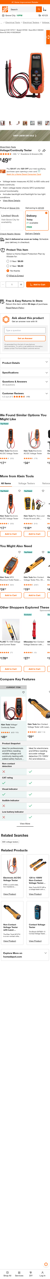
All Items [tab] (6, 483)
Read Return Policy (15, 307)
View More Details (11, 200)
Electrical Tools (12, 22)
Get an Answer (25, 338)
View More (25, 823)
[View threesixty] (32, 123)
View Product (9, 894)
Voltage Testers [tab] (26, 483)
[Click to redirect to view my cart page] (44, 9)
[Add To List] (39, 151)
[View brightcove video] (40, 123)
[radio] (7, 261)
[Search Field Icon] (39, 9)
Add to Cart (11, 534)
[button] (25, 363)
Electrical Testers (31, 22)
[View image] (2, 123)
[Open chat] (48, 37)
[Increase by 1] (21, 284)
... (1, 23)
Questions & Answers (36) (32, 154)
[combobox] (22, 9)
